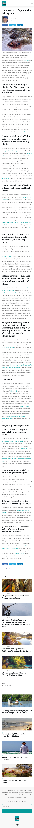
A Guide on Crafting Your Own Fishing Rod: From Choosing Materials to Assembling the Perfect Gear (17, 616)
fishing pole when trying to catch (12, 441)
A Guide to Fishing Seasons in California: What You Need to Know (17, 643)
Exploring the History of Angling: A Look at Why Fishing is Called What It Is (17, 712)
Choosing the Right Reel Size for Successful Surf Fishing (13, 735)
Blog (3, 683)
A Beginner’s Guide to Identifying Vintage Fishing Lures (17, 590)
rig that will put (24, 406)
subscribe (17, 811)
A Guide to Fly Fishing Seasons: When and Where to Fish (17, 667)
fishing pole (5, 178)
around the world (24, 132)
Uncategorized (6, 685)
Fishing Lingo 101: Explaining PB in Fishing (15, 781)
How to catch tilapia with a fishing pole (16, 12)
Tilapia (26, 60)
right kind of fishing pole (12, 151)
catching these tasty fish (9, 293)
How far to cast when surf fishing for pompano (15, 758)
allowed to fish (19, 553)
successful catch (7, 256)
